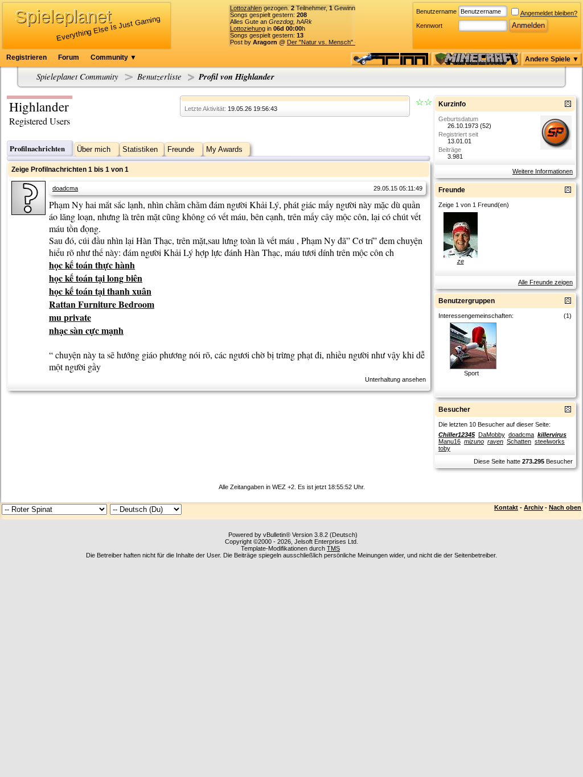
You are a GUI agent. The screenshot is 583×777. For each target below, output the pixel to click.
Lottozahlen (246, 8)
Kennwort (429, 25)
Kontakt (506, 507)
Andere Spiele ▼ (552, 59)
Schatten (519, 441)
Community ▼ (114, 57)
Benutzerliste (159, 76)
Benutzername (436, 11)
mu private (70, 317)
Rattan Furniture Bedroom (101, 304)
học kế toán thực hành (92, 264)
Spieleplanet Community (77, 76)
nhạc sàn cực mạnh (86, 330)
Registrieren (26, 57)
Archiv (533, 507)
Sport (471, 373)
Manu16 (449, 441)
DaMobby (491, 434)
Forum (68, 57)
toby (444, 448)
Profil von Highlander (236, 76)
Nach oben (565, 507)
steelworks (550, 441)
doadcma (65, 188)
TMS (333, 548)
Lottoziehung (247, 28)
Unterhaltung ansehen (395, 379)
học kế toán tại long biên (95, 277)
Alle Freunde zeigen (545, 282)
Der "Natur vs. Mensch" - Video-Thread (341, 42)
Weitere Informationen (542, 171)
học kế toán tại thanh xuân (100, 290)
